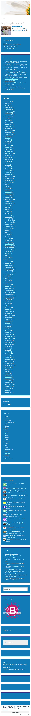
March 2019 (8, 261)
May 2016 (7, 326)
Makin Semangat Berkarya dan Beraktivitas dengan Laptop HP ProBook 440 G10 (16, 65)
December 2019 (9, 244)
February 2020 (8, 240)
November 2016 (9, 315)
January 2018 (8, 288)
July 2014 (7, 369)
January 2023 (8, 172)
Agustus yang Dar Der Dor (21, 495)
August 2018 (8, 274)
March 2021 (8, 215)
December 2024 (9, 128)
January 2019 (8, 265)
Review (6, 443)
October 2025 (8, 113)
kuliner (6, 435)
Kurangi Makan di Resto (11, 557)
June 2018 (7, 278)
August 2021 (8, 205)
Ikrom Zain (9, 495)
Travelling (7, 456)
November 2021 (9, 199)
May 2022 (7, 188)
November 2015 (9, 338)
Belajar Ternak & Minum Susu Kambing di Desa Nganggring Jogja (15, 75)
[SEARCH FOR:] (15, 589)
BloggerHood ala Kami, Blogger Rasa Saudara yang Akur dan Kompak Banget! (15, 71)
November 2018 (9, 269)
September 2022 (9, 180)
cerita (6, 424)
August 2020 (8, 228)
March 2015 (8, 353)
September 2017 (9, 296)
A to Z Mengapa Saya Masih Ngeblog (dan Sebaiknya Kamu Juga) (16, 68)
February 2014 (8, 379)
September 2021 (9, 203)
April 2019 (7, 259)
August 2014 (8, 367)
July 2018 (7, 276)
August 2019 (8, 251)
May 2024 (7, 141)
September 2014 (9, 365)
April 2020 (7, 236)
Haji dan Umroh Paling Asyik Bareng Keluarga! (19, 30)
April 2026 (7, 105)
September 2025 (9, 114)
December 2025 (9, 109)
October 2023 (8, 155)
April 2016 (7, 328)
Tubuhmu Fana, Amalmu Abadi (13, 556)
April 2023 (7, 166)
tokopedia (7, 453)
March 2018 (8, 284)
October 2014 (8, 363)
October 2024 (8, 132)
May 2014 (7, 373)
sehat (6, 445)
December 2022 (9, 174)
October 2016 (8, 317)
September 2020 (9, 226)
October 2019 (8, 247)
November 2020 (9, 222)
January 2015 (8, 357)
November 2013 (9, 384)
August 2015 (8, 344)
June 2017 (7, 301)
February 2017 (8, 309)
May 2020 (7, 234)
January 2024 (8, 149)
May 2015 (7, 350)
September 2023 (9, 157)
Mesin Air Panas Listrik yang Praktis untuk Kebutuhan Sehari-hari (16, 575)
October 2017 (8, 294)
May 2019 (7, 257)
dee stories (9, 502)
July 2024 (7, 138)
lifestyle (7, 437)
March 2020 (8, 238)
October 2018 (8, 271)
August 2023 (8, 159)
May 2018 (7, 280)
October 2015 (8, 340)
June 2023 (7, 163)
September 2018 (9, 273)
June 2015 (7, 348)
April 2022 (7, 190)
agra (7, 488)
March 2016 (8, 330)
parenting (7, 441)
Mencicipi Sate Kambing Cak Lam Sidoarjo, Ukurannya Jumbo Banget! (16, 62)
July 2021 (7, 207)
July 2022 (7, 184)
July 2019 (7, 253)
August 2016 (8, 321)
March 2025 (8, 122)
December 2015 (9, 336)
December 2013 (9, 382)
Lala (7, 518)
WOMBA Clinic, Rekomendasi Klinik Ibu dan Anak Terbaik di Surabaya (16, 78)
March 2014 (8, 377)
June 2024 (7, 140)
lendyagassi (9, 498)
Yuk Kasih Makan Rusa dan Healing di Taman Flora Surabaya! (14, 572)
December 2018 (9, 267)
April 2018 (7, 282)
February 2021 (8, 217)
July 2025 (7, 118)
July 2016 (7, 323)
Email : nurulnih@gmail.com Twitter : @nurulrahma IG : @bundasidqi (12, 46)
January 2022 (8, 195)
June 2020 (7, 232)
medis (6, 439)
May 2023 (7, 165)
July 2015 (7, 346)
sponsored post (9, 449)
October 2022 (8, 178)
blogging (7, 418)
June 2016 (7, 325)
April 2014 (7, 375)
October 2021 (8, 201)
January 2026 (8, 107)
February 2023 (8, 170)
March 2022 (8, 192)
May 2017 (7, 303)
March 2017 (8, 307)
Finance (7, 431)
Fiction (6, 428)
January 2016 (8, 334)
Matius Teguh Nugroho (12, 514)
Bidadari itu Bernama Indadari (13, 86)
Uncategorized (8, 458)
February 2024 (8, 147)
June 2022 (7, 186)
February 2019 (8, 263)
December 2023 (9, 151)
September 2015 (9, 342)
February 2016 (8, 332)
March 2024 (8, 145)
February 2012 (8, 392)
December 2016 (9, 313)
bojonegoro (8, 420)
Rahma (8, 483)
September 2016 (9, 319)
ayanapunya (9, 539)
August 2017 (8, 298)
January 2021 (8, 219)
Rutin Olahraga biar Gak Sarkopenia (14, 569)
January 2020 (8, 242)
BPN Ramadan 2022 (10, 422)
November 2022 (9, 176)
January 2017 (8, 311)
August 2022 (8, 182)
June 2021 (7, 209)
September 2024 (9, 134)
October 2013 (8, 386)
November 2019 (9, 246)
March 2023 (8, 168)
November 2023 (9, 153)
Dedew (8, 510)
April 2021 (7, 213)
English (7, 426)
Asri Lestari (9, 506)
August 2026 (8, 101)
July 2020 (7, 230)
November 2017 (9, 292)
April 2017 (7, 305)
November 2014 (9, 361)
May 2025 (7, 120)
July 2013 (7, 390)
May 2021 (7, 211)
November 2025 (9, 111)
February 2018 (8, 286)
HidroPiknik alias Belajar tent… (19, 488)
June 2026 (7, 103)
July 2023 (7, 161)
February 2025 (8, 124)
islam (6, 433)
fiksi (6, 429)
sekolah (7, 447)
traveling (7, 455)
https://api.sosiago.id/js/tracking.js (14, 669)
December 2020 (9, 221)
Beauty (6, 416)
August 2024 (8, 136)
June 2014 (7, 371)
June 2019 (7, 255)
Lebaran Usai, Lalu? (10, 81)
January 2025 (8, 126)
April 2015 (7, 352)
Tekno (6, 451)
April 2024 (7, 143)
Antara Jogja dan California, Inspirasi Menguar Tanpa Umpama (14, 578)
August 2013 (8, 388)
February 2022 (8, 194)
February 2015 (8, 355)
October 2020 (8, 224)
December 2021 (9, 197)
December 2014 (9, 359)
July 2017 (7, 299)
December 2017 (9, 290)
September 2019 (9, 249)
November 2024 (9, 130)
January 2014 (8, 380)
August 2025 (8, 116)
